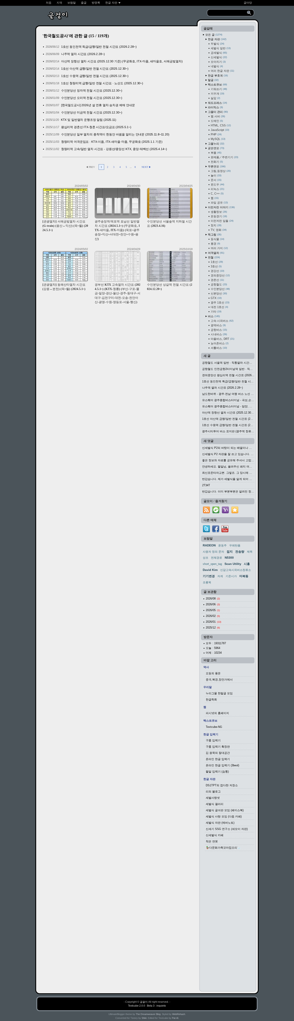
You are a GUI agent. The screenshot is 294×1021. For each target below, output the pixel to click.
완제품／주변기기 (224, 157)
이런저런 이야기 (221, 207)
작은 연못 (212, 841)
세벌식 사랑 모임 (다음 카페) (224, 816)
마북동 (243, 576)
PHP (216, 134)
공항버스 (218, 329)
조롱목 (207, 582)
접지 (230, 551)
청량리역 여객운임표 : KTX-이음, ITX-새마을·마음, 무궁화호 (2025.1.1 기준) (111, 141)
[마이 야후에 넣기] (225, 513)
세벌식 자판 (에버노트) (220, 822)
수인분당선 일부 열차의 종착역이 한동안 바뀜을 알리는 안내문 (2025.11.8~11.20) (115, 134)
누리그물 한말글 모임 (219, 693)
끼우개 (217, 93)
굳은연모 (215, 148)
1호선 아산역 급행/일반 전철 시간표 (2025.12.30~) (94, 68)
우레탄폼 (234, 545)
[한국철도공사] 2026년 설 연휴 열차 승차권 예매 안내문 (98, 105)
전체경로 (216, 557)
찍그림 (214, 234)
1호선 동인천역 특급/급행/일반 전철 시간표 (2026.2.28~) (99, 46)
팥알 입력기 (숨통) (217, 771)
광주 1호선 (220, 302)
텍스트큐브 (217, 84)
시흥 (247, 564)
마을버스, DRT (222, 338)
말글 (213, 80)
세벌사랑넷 (213, 797)
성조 (205, 557)
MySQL (217, 139)
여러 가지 (219, 248)
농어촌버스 (219, 343)
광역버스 (218, 325)
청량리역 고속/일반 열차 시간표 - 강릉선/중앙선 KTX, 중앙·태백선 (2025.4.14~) (114, 149)
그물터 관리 (217, 111)
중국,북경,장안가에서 (219, 679)
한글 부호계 (217, 75)
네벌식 (216, 66)
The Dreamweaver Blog (148, 1014)
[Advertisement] (228, 922)
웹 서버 (217, 116)
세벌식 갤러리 (214, 804)
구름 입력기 (213, 740)
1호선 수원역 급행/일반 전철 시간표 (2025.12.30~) (94, 76)
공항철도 (218, 284)
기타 (216, 311)
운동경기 (218, 216)
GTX (216, 298)
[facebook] (215, 531)
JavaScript (219, 130)
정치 (216, 225)
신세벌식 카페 (214, 835)
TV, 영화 (218, 229)
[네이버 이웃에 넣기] (215, 513)
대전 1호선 (219, 307)
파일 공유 (219, 202)
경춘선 (217, 280)
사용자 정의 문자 (213, 551)
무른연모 (216, 166)
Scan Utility (232, 564)
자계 (220, 576)
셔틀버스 (218, 348)
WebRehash (178, 1014)
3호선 (216, 266)
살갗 (215, 98)
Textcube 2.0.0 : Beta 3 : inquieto (147, 1005)
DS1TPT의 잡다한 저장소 (222, 785)
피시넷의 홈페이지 (217, 713)
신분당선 (218, 293)
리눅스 (217, 189)
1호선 (216, 262)
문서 (216, 180)
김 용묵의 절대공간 (218, 752)
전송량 (239, 551)
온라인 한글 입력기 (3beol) (222, 765)
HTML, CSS (220, 125)
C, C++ (217, 193)
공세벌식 (218, 52)
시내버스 (218, 334)
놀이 (216, 175)
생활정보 (218, 211)
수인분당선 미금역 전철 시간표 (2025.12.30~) (91, 112)
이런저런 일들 (222, 220)
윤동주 (222, 545)
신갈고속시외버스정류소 (235, 570)
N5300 (229, 557)
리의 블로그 (213, 791)
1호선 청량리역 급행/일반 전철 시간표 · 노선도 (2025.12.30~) (102, 83)
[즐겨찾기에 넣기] (234, 513)
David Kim (210, 570)
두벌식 (217, 43)
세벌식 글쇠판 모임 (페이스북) (225, 810)
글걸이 (144, 1001)
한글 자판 (217, 39)
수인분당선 (220, 289)
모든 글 (213, 34)
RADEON (209, 545)
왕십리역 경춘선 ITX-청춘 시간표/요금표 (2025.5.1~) (96, 127)
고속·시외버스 (222, 320)
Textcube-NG (214, 726)
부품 (216, 152)
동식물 (217, 239)
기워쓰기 (218, 89)
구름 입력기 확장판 (218, 746)
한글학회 (211, 699)
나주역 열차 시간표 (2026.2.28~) (83, 54)
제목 (249, 551)
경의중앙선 (220, 275)
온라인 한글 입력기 (218, 759)
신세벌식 (218, 57)
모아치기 (218, 61)
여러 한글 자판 (222, 70)
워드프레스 (217, 102)
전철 (213, 257)
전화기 (216, 161)
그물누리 (215, 143)
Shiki (144, 1018)
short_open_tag (212, 564)
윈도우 (217, 184)
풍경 (215, 243)
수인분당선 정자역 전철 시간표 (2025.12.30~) (91, 90)
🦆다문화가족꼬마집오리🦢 (223, 847)
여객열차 (215, 252)
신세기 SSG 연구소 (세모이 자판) (227, 829)
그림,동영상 (220, 171)
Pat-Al (175, 1018)
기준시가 (231, 576)
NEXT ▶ (146, 167)
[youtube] (224, 531)
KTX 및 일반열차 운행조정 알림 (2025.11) (88, 119)
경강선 (217, 271)
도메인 (216, 121)
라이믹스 (215, 107)
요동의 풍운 (213, 673)
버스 (213, 316)
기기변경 (209, 576)
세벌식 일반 (220, 48)
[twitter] (206, 531)
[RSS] (206, 513)
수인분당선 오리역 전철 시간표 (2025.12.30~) (91, 98)
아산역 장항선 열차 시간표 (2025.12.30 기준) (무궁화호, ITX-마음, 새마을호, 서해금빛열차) (122, 61)
